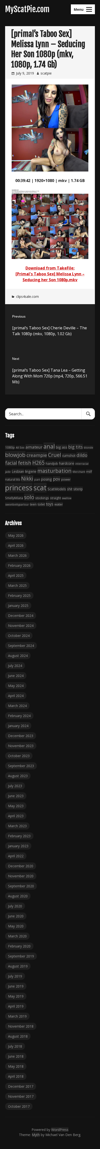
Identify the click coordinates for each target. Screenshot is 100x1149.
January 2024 (18, 725)
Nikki (27, 478)
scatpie (46, 73)
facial (11, 463)
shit (69, 489)
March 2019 (17, 1016)
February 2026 (19, 565)
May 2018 (16, 1066)
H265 (38, 462)
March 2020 (17, 936)
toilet (41, 504)
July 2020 (15, 906)
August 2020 (18, 896)
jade (8, 471)
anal (49, 446)
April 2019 (16, 1006)
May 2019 (16, 996)
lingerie (30, 471)
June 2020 (16, 916)
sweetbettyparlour (17, 504)
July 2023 (15, 786)
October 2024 (19, 635)
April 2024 (16, 695)
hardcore (66, 463)
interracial (82, 463)
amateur (33, 447)
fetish (24, 462)
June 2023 (16, 796)
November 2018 (20, 1026)
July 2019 (15, 976)
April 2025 (16, 575)
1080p (10, 447)
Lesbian (18, 471)
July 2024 (15, 665)
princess (19, 488)
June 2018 (16, 1056)
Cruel (54, 454)
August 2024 (18, 655)
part (37, 479)
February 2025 (19, 595)
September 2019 (21, 956)
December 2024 (20, 615)
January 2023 (18, 846)
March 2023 (17, 826)
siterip (78, 489)
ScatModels (57, 489)
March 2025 (17, 585)
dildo (81, 455)
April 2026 (16, 545)
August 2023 (18, 775)
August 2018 (18, 1036)
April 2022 (16, 856)
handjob (52, 463)
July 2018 (15, 1046)
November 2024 (20, 625)
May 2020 (16, 926)
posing (46, 479)
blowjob (15, 455)
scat (40, 488)
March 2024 (17, 705)
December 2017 (20, 1086)
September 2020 (21, 886)
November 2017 (20, 1096)
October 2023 (19, 755)
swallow (66, 498)
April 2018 (16, 1076)
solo (29, 497)
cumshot (68, 455)
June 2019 (16, 986)
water (58, 504)
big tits (75, 447)
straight (55, 498)
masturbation (54, 470)
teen (33, 504)
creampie (36, 455)
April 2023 (16, 816)
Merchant (79, 471)
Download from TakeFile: (50, 268)
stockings (42, 498)
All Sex (20, 447)
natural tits (12, 479)
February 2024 (19, 715)
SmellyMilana (14, 498)
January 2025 (18, 605)
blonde (88, 447)
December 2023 (20, 735)
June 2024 (16, 675)
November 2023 (20, 745)
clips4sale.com (27, 296)
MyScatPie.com (27, 9)
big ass (61, 447)
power (66, 479)
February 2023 (19, 836)
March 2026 (17, 555)
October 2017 (19, 1106)
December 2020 (20, 866)
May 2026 (16, 535)
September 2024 (21, 645)
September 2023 (21, 765)
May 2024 (16, 685)
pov (56, 479)
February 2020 (19, 946)
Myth (36, 1134)
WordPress (59, 1129)
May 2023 (16, 806)
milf (89, 471)
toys (49, 504)
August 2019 (18, 966)
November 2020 (20, 876)
